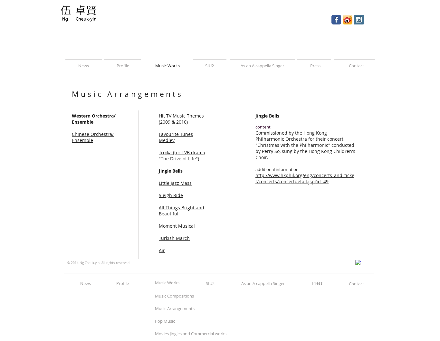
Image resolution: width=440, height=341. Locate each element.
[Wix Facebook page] (336, 19)
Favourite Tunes (176, 134)
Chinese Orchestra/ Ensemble (93, 137)
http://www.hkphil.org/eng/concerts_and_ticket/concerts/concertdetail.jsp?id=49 (304, 178)
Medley (167, 140)
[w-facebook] (358, 262)
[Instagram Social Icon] (359, 19)
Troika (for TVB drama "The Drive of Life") (182, 155)
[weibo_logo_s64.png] (347, 19)
